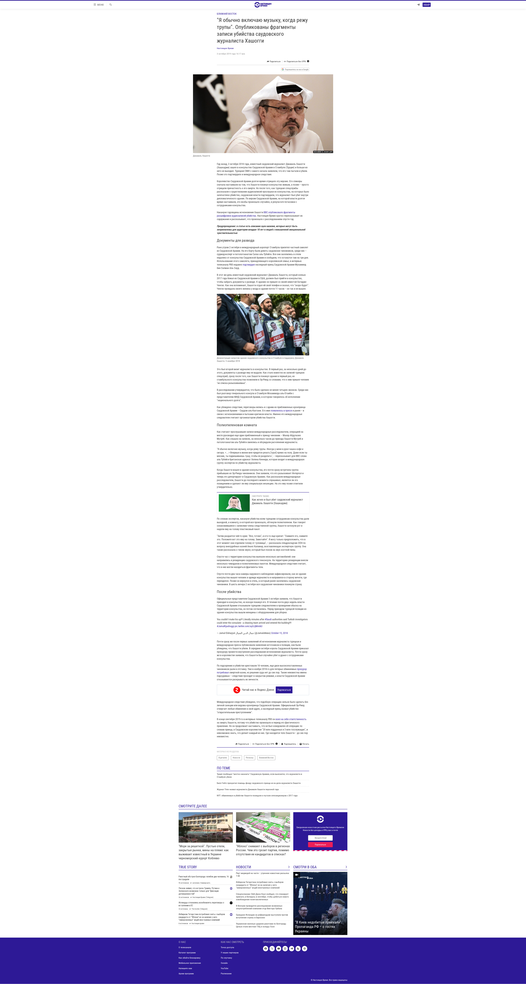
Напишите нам (185, 968)
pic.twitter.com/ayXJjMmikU (248, 626)
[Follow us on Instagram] (285, 948)
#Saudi (268, 619)
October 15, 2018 (279, 633)
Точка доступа (227, 947)
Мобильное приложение (190, 963)
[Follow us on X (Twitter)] (272, 948)
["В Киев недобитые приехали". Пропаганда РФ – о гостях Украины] (320, 903)
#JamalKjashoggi (225, 626)
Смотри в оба (305, 867)
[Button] (274, 61)
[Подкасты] (304, 948)
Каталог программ (187, 952)
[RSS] (298, 948)
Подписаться (284, 689)
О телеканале (185, 947)
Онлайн (224, 963)
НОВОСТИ (243, 867)
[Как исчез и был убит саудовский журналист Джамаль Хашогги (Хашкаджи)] (234, 503)
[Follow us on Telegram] (291, 948)
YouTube (224, 968)
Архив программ (186, 973)
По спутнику (226, 958)
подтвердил (249, 264)
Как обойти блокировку (189, 958)
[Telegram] (418, 5)
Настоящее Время (225, 48)
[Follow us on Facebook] (265, 948)
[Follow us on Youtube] (278, 948)
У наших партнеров (229, 952)
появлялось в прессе (282, 410)
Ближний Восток (227, 13)
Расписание (226, 973)
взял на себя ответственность (291, 719)
